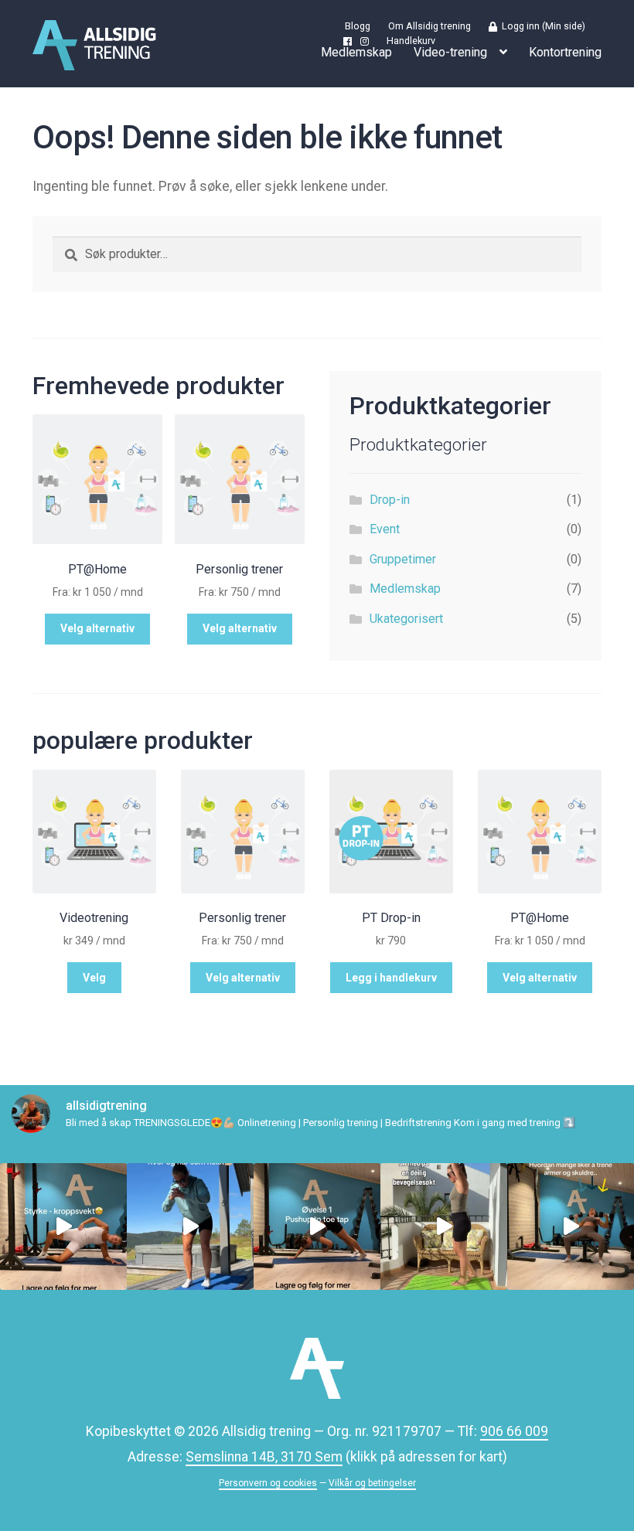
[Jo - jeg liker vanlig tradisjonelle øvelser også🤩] (570, 1226)
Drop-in (390, 499)
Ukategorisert (406, 618)
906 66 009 (514, 1431)
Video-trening (450, 52)
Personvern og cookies (268, 1483)
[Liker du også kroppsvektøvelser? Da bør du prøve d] (63, 1226)
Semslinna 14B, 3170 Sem (264, 1457)
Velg (94, 977)
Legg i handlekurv (391, 977)
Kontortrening (565, 52)
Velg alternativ (97, 628)
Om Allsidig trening (429, 27)
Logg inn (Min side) (541, 27)
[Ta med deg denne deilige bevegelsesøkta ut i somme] (443, 1226)
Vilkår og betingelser (372, 1483)
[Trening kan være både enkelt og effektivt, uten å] (190, 1226)
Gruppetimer (403, 559)
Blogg (357, 27)
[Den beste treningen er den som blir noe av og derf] (317, 1226)
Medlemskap (356, 52)
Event (385, 529)
